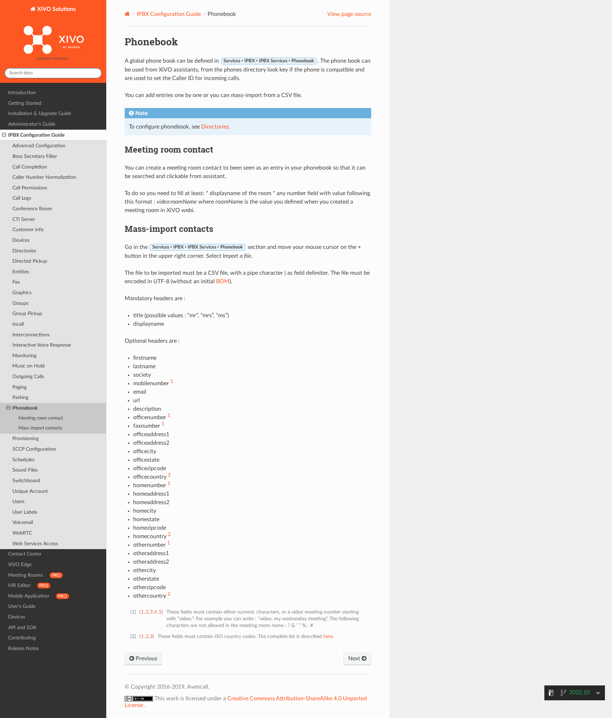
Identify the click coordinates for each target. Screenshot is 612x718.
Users (18, 501)
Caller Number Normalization (44, 177)
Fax (16, 282)
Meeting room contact (40, 418)
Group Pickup (27, 313)
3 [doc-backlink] (151, 612)
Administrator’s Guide (31, 124)
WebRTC (22, 533)
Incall (18, 324)
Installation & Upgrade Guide (39, 113)
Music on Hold (28, 366)
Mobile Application (37, 596)
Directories (24, 250)
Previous (145, 658)
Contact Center (24, 554)
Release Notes (23, 648)
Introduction (22, 92)
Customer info (28, 229)
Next (355, 658)
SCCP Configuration (34, 449)
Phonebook (25, 408)
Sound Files (25, 470)
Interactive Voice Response (41, 345)
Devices (20, 240)
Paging (19, 387)
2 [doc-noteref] (169, 475)
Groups (20, 303)
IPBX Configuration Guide (36, 135)
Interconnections (31, 334)
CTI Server (23, 219)
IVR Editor (28, 585)
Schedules (23, 459)
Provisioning (25, 438)
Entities (20, 271)
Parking (20, 397)
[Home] (127, 14)
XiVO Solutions (56, 9)
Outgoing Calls (28, 376)
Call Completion (29, 167)
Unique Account (30, 491)
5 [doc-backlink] (160, 612)
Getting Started (24, 103)
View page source (349, 14)
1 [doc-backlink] (142, 612)
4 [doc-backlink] (155, 612)
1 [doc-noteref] (171, 381)
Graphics (22, 292)
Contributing (22, 637)
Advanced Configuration (39, 145)
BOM (223, 281)
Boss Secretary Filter (34, 156)
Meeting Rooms (34, 575)
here (328, 636)
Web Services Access (35, 543)
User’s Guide (21, 606)
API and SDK (22, 627)
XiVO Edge (20, 564)
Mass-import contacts (40, 428)
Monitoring (24, 355)
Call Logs (21, 198)
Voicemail (22, 522)
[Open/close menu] (4, 135)
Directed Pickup (29, 261)
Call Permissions (29, 187)
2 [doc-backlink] (147, 612)
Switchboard (26, 480)
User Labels (24, 512)
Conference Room (32, 208)
